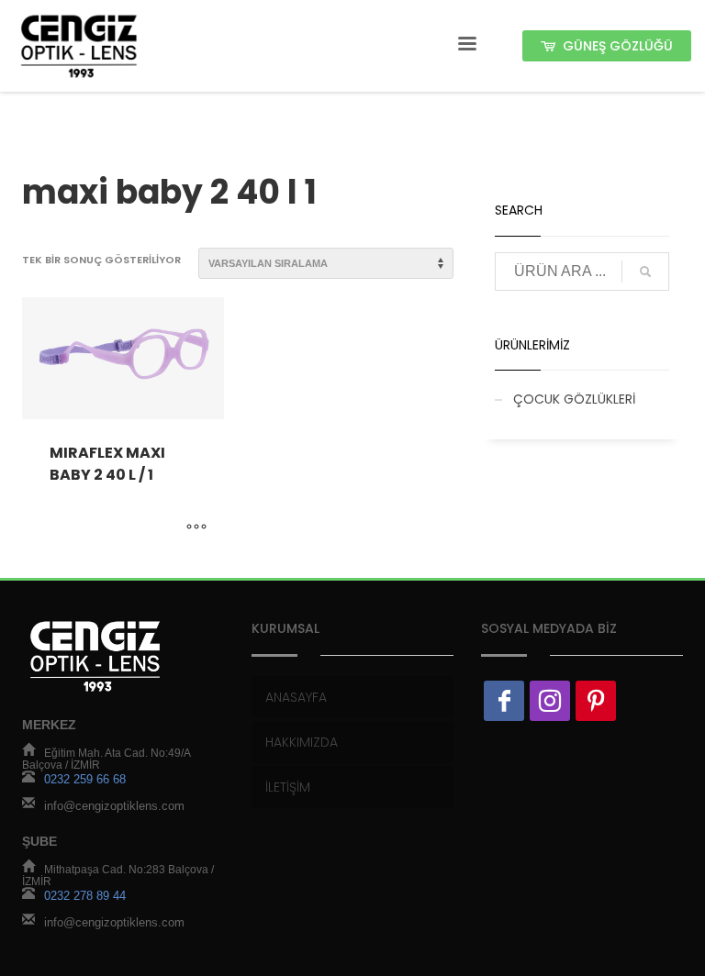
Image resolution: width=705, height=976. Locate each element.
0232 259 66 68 (85, 780)
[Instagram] (550, 701)
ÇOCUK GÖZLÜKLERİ (574, 399)
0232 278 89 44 (85, 897)
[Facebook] (504, 701)
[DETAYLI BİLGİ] (196, 527)
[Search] (645, 271)
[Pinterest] (596, 701)
